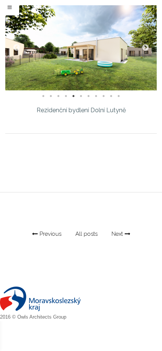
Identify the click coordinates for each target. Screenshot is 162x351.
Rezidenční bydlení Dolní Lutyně (81, 110)
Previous (16, 48)
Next (145, 48)
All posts (86, 233)
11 (118, 96)
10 (111, 96)
